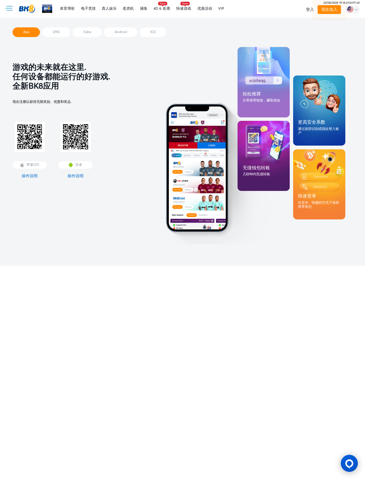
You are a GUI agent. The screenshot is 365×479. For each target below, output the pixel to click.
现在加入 (329, 10)
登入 (310, 10)
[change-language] (352, 9)
